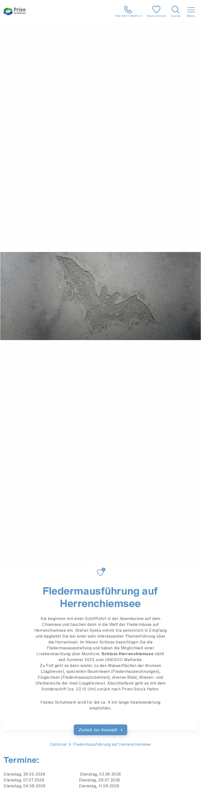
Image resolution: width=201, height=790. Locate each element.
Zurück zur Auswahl (99, 730)
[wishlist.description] (100, 567)
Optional (58, 744)
